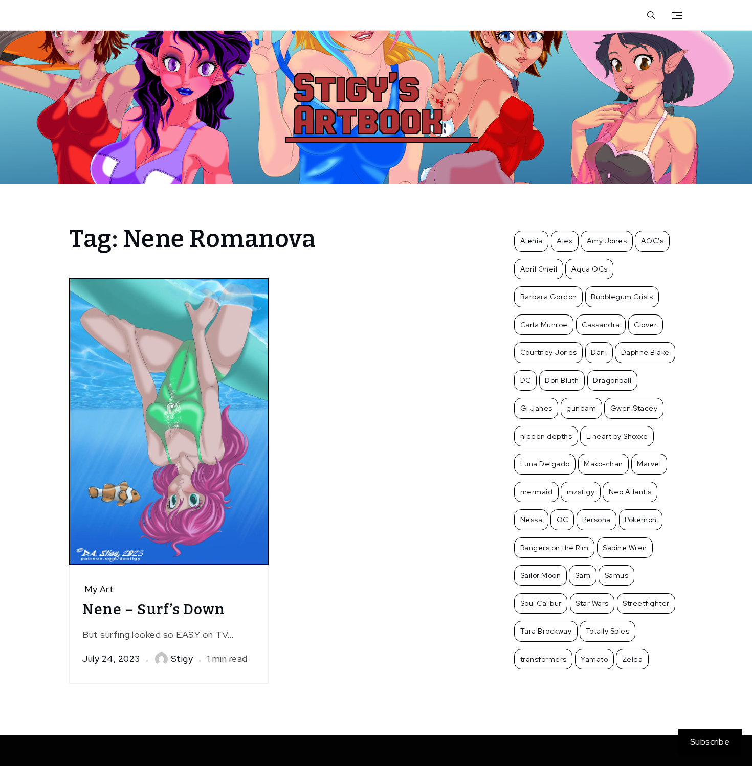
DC (525, 380)
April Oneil (539, 269)
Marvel (649, 463)
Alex (564, 240)
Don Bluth (562, 380)
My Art (99, 589)
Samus (617, 575)
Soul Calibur (541, 603)
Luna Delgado (545, 463)
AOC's (652, 240)
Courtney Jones (548, 352)
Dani (599, 352)
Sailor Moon (540, 575)
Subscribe (710, 741)
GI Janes (536, 408)
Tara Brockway (546, 631)
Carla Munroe (544, 324)
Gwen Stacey (634, 408)
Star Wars (592, 603)
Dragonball (612, 380)
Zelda (632, 659)
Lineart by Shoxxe (617, 436)
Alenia (531, 240)
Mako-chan (603, 463)
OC (562, 519)
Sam (583, 575)
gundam (581, 408)
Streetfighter (646, 603)
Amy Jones (607, 240)
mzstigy (581, 492)
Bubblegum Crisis (622, 296)
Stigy (182, 658)
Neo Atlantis (630, 492)
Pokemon (641, 519)
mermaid (536, 492)
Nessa (531, 519)
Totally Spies (608, 631)
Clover (645, 324)
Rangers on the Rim (554, 547)
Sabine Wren (625, 547)
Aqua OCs (589, 269)
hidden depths (546, 436)
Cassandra (601, 324)
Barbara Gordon (548, 296)
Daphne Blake (645, 352)
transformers (543, 659)
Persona (596, 519)
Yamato (594, 659)
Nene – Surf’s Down (153, 609)
